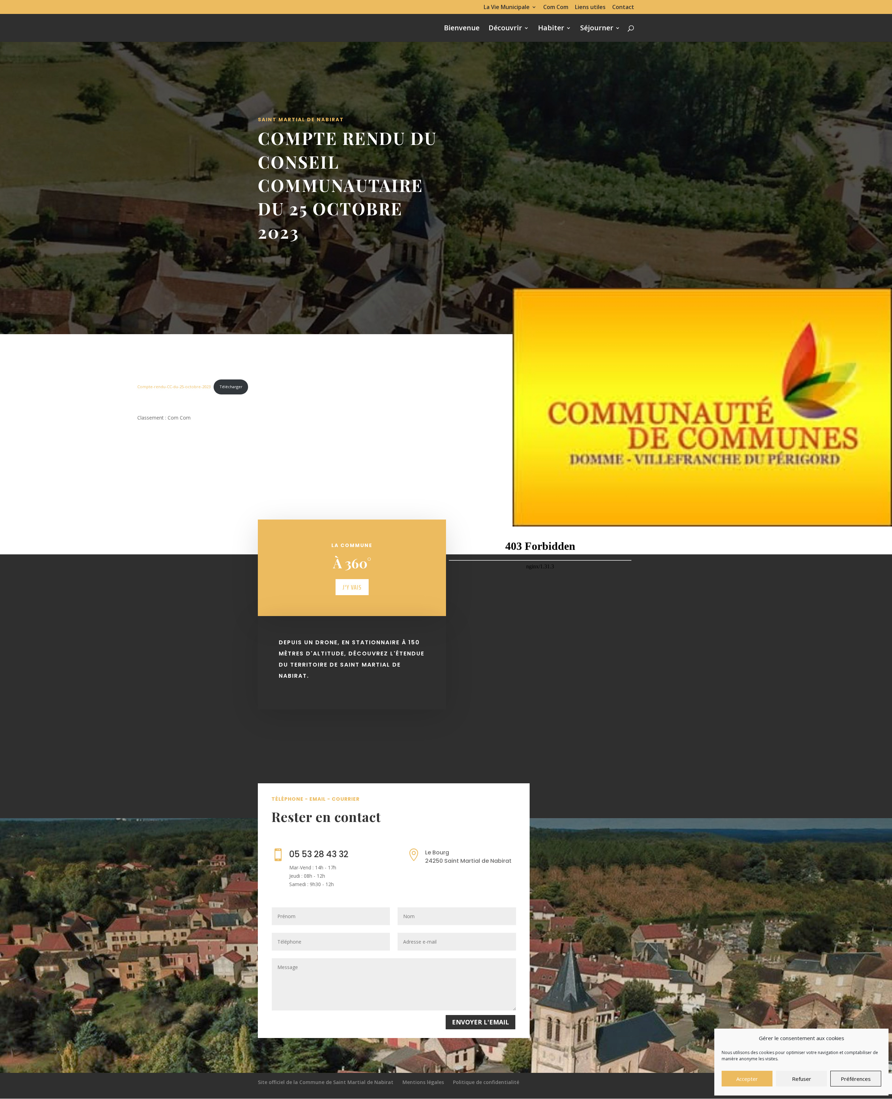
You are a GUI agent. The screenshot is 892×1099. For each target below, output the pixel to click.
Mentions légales (423, 1082)
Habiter (551, 28)
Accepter (747, 1078)
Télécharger (231, 386)
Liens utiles (590, 7)
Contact (623, 7)
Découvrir (505, 28)
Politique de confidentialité (486, 1082)
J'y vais (352, 587)
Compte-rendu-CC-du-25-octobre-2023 (173, 386)
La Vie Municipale (507, 7)
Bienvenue (461, 28)
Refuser (801, 1078)
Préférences (856, 1078)
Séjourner (596, 28)
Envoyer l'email (480, 1022)
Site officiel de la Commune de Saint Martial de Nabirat (325, 1082)
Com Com (555, 7)
